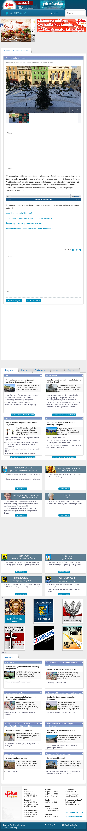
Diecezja (16, 825)
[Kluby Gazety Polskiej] (72, 610)
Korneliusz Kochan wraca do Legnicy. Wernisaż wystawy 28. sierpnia (22, 438)
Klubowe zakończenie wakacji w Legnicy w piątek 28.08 (22, 450)
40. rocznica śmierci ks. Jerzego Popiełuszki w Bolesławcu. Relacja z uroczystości (63, 772)
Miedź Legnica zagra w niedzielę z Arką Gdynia (63, 440)
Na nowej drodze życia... (57, 477)
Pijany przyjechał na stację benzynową (19, 399)
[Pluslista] (52, 4)
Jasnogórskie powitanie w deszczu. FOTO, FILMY (65, 474)
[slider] (18, 30)
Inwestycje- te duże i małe (56, 682)
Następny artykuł (33, 301)
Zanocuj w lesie (12, 771)
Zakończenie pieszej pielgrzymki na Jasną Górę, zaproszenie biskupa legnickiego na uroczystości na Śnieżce (20, 510)
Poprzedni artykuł (14, 301)
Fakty (18, 50)
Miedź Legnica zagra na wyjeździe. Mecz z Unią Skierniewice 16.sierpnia (63, 446)
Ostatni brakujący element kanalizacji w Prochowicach (23, 479)
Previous (4, 30)
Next (31, 30)
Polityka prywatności (73, 816)
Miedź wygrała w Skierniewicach (58, 443)
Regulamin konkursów (74, 812)
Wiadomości (9, 50)
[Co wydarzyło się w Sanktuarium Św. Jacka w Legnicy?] (15, 611)
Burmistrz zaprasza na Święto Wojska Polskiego (64, 562)
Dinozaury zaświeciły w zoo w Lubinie (18, 682)
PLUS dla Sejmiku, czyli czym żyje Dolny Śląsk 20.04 (23, 584)
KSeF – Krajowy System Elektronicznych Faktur (64, 501)
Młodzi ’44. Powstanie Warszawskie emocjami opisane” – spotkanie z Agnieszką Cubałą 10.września (21, 444)
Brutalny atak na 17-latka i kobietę (17, 402)
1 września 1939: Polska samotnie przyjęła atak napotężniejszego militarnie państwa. (22, 396)
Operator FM (7, 825)
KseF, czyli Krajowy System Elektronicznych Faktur (65, 504)
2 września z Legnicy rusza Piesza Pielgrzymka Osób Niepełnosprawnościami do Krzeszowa (63, 403)
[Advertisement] (43, 150)
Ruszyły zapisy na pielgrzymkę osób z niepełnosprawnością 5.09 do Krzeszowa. (61, 398)
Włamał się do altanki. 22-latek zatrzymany (20, 404)
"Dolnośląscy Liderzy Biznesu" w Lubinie (61, 712)
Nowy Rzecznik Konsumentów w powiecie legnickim (20, 713)
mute (72, 196)
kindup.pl (74, 828)
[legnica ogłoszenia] (43, 610)
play (8, 196)
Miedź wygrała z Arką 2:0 (56, 437)
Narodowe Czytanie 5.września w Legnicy (20, 453)
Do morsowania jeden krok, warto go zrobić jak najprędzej (29, 218)
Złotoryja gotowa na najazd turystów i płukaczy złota (22, 565)
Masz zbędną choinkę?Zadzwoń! (19, 213)
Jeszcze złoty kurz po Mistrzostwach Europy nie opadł (23, 562)
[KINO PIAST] (72, 637)
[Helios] (44, 637)
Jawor (25, 50)
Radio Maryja (13, 827)
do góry (50, 824)
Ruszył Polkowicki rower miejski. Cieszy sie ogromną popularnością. (61, 746)
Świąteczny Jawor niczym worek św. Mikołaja (24, 223)
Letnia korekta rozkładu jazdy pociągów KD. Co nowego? (22, 744)
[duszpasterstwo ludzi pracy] (14, 637)
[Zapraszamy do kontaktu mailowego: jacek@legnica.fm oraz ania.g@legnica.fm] (61, 25)
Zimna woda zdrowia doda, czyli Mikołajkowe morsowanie (29, 228)
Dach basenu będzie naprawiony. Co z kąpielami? (65, 565)
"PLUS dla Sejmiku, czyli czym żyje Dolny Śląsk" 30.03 (23, 587)
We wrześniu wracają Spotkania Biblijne (61, 407)
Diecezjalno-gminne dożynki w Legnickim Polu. (63, 395)
